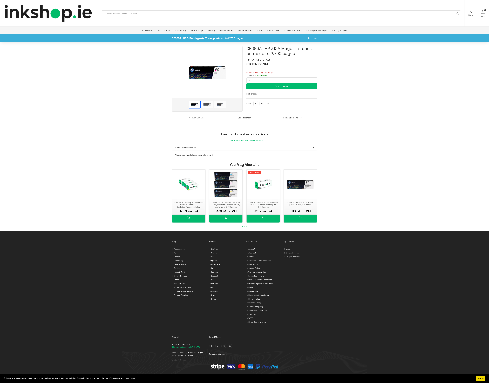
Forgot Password (293, 257)
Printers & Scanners (293, 30)
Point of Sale (273, 30)
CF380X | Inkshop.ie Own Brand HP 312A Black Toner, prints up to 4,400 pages (263, 204)
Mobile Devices (245, 30)
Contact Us (253, 264)
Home (313, 38)
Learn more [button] (130, 378)
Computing (180, 30)
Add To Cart (282, 86)
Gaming (211, 30)
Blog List (252, 253)
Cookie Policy (254, 268)
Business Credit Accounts (259, 260)
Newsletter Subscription (258, 295)
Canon (214, 253)
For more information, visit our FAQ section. (244, 140)
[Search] (457, 14)
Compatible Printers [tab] (292, 118)
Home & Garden (226, 30)
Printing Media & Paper (317, 30)
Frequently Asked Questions (260, 283)
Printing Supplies (339, 30)
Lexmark (214, 276)
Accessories (147, 30)
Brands (251, 257)
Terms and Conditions (257, 310)
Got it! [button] (481, 378)
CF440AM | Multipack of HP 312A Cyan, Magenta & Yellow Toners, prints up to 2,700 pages (226, 204)
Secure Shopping (255, 306)
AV (159, 30)
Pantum (214, 283)
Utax (213, 295)
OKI (212, 280)
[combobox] (281, 13)
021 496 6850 (184, 344)
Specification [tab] (244, 118)
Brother (214, 249)
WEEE (250, 318)
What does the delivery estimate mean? (194, 155)
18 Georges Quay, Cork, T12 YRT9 (186, 347)
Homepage (253, 291)
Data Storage (197, 30)
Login (288, 249)
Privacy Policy (254, 299)
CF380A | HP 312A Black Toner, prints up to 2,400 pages (300, 203)
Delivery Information (257, 272)
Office (259, 30)
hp (212, 268)
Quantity (258, 75)
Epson (214, 260)
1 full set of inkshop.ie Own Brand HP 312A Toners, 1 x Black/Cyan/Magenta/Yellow (188, 204)
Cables (168, 30)
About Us (252, 249)
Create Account (293, 253)
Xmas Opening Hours (257, 322)
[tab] (244, 147)
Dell (212, 257)
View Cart (252, 314)
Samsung (215, 291)
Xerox (213, 299)
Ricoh (213, 287)
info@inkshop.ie (179, 360)
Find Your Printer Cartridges (260, 280)
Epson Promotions (256, 276)
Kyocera (214, 272)
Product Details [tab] (196, 118)
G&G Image (215, 264)
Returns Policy (254, 303)
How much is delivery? (185, 147)
